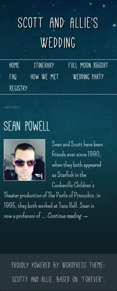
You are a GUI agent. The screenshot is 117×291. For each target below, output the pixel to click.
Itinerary (44, 65)
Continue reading (68, 216)
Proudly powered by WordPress (49, 265)
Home (15, 65)
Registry (19, 88)
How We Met (45, 77)
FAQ (13, 77)
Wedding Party (88, 77)
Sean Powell (27, 126)
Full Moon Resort (89, 65)
